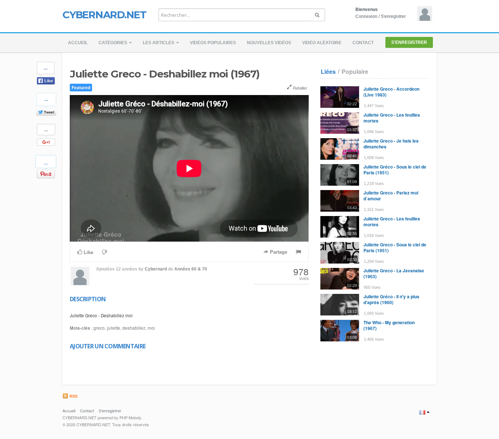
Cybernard (156, 269)
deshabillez (133, 328)
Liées (328, 72)
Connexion (366, 16)
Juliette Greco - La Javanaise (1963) (393, 273)
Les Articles (159, 42)
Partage (277, 252)
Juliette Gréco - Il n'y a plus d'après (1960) (391, 299)
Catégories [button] (113, 42)
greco (99, 328)
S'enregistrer (393, 16)
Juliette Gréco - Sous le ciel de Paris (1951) (394, 169)
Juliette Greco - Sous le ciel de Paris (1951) (394, 247)
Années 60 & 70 (190, 269)
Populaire (355, 72)
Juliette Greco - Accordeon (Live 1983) (391, 92)
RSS (72, 396)
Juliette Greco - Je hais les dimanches (391, 143)
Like (87, 252)
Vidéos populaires (213, 42)
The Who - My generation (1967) (389, 325)
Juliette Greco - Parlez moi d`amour (390, 195)
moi (151, 328)
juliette (113, 328)
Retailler (299, 88)
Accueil (78, 42)
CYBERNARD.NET (104, 14)
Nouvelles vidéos (269, 42)
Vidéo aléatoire (322, 42)
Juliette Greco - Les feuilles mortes (391, 117)
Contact (363, 42)
